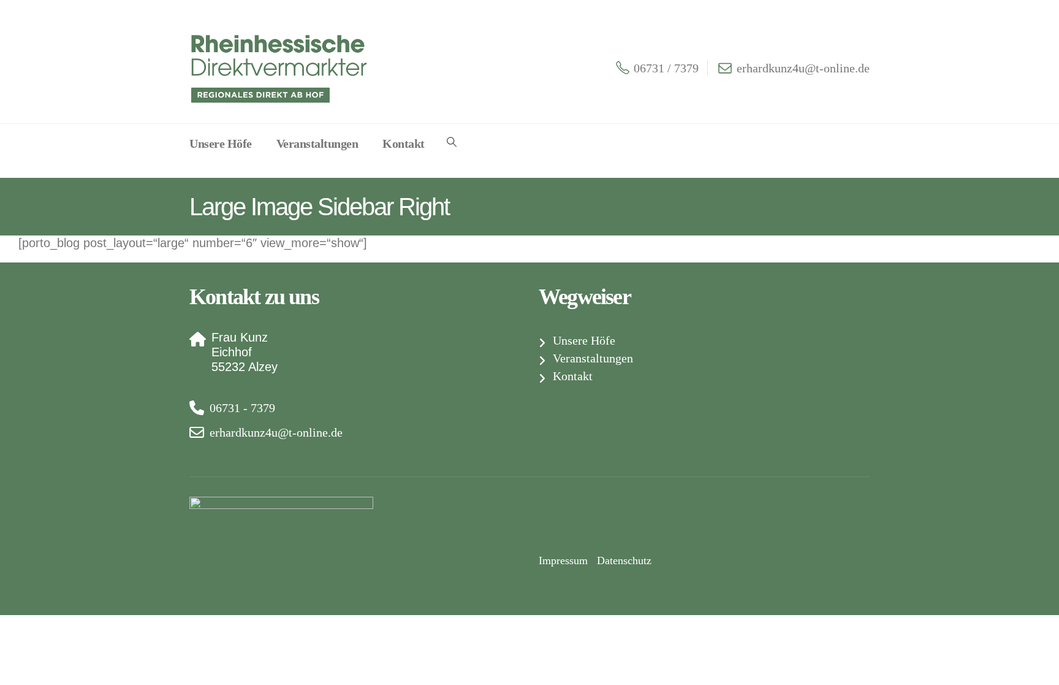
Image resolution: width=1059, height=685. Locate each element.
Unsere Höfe (220, 143)
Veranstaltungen (317, 143)
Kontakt (403, 143)
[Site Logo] (281, 68)
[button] (452, 142)
